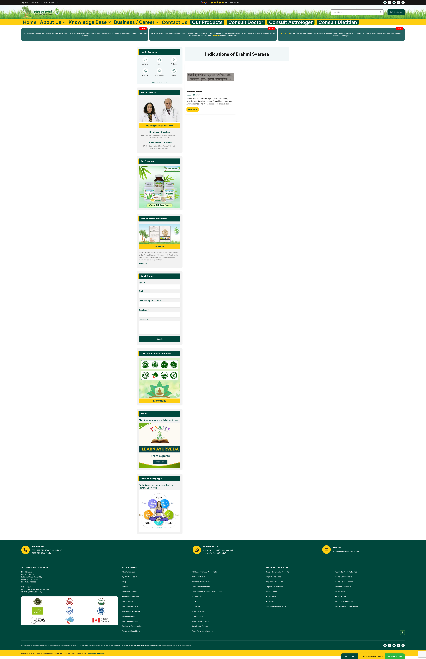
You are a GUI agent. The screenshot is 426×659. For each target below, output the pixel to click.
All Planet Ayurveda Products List (205, 572)
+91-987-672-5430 (211, 553)
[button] (152, 82)
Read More (143, 263)
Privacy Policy (197, 616)
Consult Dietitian (338, 22)
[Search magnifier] (380, 12)
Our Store (398, 12)
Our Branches (127, 601)
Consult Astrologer (291, 22)
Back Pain (174, 77)
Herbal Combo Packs (343, 577)
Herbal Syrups (341, 596)
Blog (124, 582)
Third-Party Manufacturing (202, 631)
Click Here (216, 35)
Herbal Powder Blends (344, 582)
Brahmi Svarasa (194, 92)
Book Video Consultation (372, 656)
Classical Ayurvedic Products (277, 572)
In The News (197, 596)
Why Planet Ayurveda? (131, 611)
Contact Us (174, 22)
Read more (192, 109)
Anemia (145, 77)
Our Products (207, 22)
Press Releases (128, 616)
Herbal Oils (270, 601)
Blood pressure (159, 77)
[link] (84, 34)
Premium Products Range (345, 601)
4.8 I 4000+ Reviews (232, 2)
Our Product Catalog (130, 621)
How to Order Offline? (131, 596)
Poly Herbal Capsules (274, 582)
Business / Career (134, 22)
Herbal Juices (271, 596)
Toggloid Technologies (96, 653)
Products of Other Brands (276, 606)
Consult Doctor (245, 22)
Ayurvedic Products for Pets (346, 572)
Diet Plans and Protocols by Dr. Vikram (207, 592)
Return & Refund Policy (201, 621)
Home (29, 22)
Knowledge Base (88, 22)
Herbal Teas (340, 592)
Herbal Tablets (271, 592)
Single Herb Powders (274, 587)
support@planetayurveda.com (159, 126)
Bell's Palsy (160, 64)
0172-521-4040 (38, 553)
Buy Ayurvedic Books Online (346, 606)
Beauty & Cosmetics (343, 587)
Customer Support (129, 592)
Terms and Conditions (131, 631)
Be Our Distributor (199, 577)
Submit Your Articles (200, 626)
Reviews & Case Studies (132, 626)
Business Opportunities (201, 582)
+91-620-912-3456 (211, 550)
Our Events (196, 601)
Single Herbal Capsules (275, 577)
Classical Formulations (201, 587)
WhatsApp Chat (395, 656)
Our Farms (196, 606)
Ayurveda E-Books (129, 577)
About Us (50, 22)
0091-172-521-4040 (40, 550)
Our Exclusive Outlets (130, 606)
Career (125, 587)
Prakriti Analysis (198, 611)
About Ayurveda (128, 572)
